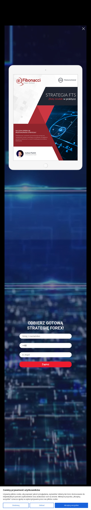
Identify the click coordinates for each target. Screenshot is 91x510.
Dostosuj (15, 505)
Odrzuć (42, 505)
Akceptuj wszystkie (71, 505)
